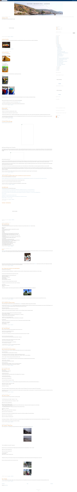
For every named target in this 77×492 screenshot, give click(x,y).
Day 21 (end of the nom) (5, 223)
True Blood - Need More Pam (6, 202)
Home (27, 483)
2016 (57, 37)
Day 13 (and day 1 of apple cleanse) (7, 425)
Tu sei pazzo (57, 117)
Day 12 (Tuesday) (4, 478)
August (58, 66)
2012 (57, 41)
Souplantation (11, 381)
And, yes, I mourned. (4, 193)
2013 (57, 40)
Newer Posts (3, 483)
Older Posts (52, 483)
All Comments (58, 29)
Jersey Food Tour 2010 (5, 52)
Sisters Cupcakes (4, 250)
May (58, 68)
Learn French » (59, 94)
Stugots (57, 116)
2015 (57, 38)
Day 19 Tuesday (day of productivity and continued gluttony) (11, 268)
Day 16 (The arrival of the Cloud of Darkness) (8, 349)
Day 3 (30, 225)
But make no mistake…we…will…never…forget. (7, 197)
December (59, 44)
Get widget (57, 94)
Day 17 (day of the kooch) (6, 328)
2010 (57, 43)
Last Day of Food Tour (5, 39)
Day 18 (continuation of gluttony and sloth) (8, 302)
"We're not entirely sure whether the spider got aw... (62, 52)
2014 (57, 39)
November (59, 45)
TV (4, 220)
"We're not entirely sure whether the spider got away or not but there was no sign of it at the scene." (16, 175)
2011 (57, 42)
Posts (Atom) (6, 485)
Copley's (7, 358)
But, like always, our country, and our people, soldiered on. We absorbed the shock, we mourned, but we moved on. (14, 196)
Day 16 (20, 303)
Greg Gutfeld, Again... (5, 187)
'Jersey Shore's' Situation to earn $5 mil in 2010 (7, 122)
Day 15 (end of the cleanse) (6, 368)
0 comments (11, 36)
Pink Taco (35, 263)
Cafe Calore (3, 55)
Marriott (10, 240)
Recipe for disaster (4, 108)
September (59, 46)
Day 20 (3, 249)
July (58, 67)
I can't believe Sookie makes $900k (7, 121)
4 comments (11, 265)
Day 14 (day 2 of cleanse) (5, 395)
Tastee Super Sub (4, 53)
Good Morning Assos (38, 4)
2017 (57, 36)
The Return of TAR (5, 17)
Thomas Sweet (3, 63)
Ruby (32, 426)
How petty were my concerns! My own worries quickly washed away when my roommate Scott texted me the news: (21, 192)
